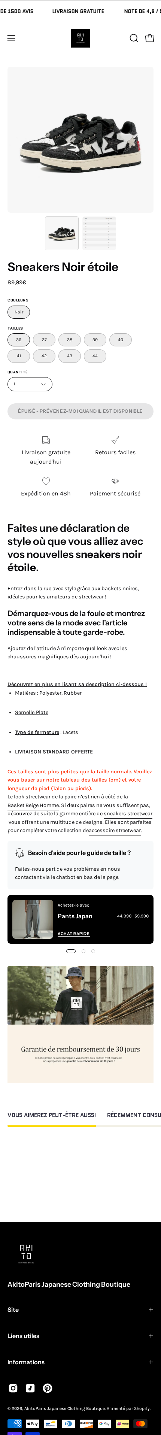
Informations (26, 1362)
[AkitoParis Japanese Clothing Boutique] (80, 38)
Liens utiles (23, 1336)
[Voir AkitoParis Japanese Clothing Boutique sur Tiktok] (30, 1388)
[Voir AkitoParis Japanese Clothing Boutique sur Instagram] (13, 1388)
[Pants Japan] (32, 919)
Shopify (142, 1408)
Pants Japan (75, 916)
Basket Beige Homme (33, 805)
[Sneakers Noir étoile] (62, 233)
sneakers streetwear (128, 813)
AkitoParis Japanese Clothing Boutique (68, 1284)
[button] (133, 38)
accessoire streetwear (115, 830)
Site (13, 1309)
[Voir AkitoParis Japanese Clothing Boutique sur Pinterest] (47, 1388)
